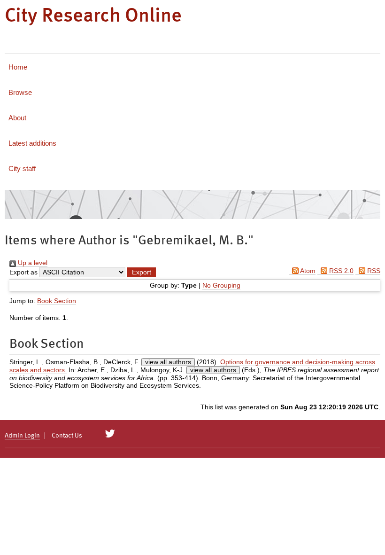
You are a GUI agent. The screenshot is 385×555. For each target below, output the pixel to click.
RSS (372, 270)
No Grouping (221, 285)
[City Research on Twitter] (110, 433)
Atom (307, 270)
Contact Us (67, 435)
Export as (23, 272)
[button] (141, 272)
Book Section (56, 301)
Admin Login (22, 435)
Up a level (31, 262)
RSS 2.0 (340, 270)
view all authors (168, 362)
